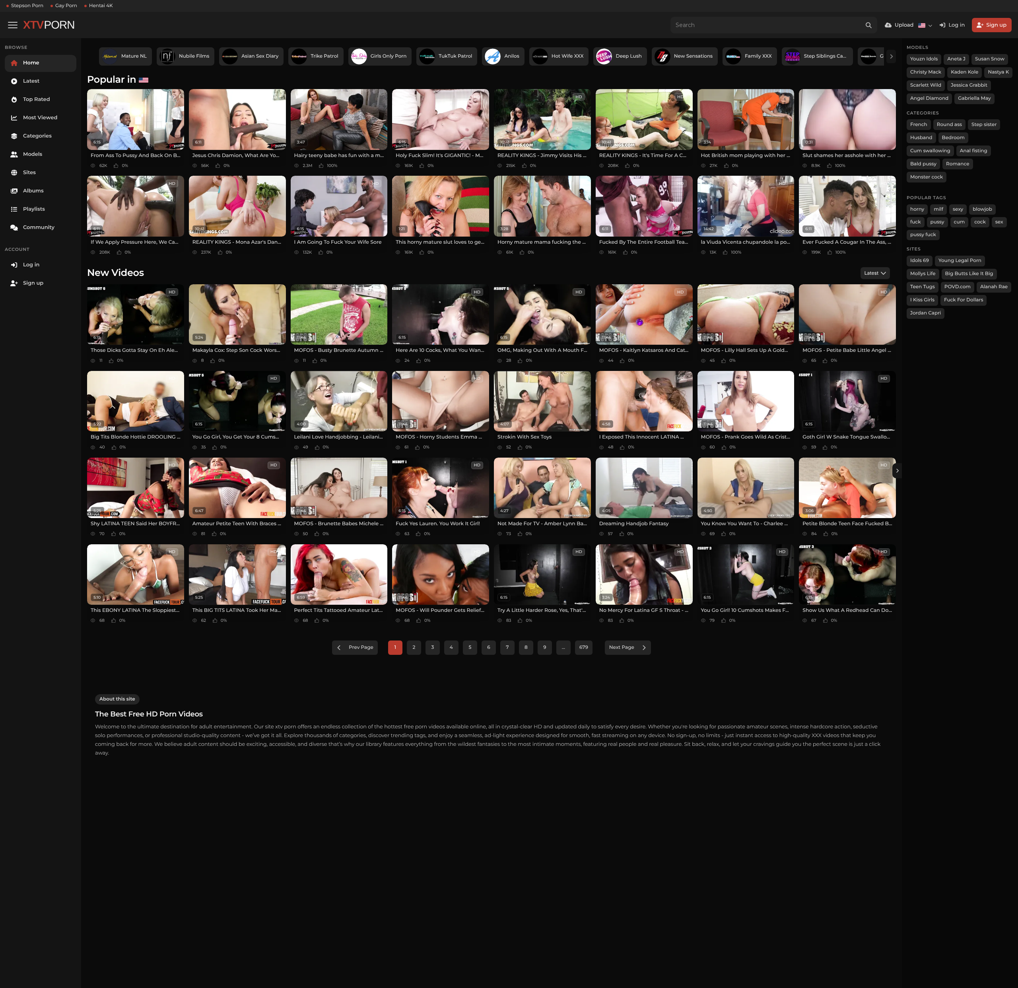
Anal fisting (973, 151)
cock (980, 222)
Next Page (621, 647)
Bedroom (953, 138)
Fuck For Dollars (963, 300)
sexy (958, 209)
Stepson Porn (27, 6)
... (563, 647)
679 (583, 647)
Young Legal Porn (959, 261)
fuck (915, 222)
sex (999, 222)
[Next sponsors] (891, 56)
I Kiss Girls (922, 300)
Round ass (949, 125)
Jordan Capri (925, 313)
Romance (957, 164)
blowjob (982, 209)
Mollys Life (923, 274)
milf (938, 209)
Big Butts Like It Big (969, 274)
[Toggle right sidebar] (897, 470)
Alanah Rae (994, 287)
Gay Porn (66, 6)
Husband (921, 138)
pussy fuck (923, 235)
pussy (937, 222)
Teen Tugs (922, 287)
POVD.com (957, 287)
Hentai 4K (101, 6)
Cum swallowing (930, 151)
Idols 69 (919, 261)
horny (917, 209)
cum (959, 222)
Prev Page (361, 647)
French (918, 125)
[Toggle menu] (12, 25)
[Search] (869, 25)
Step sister (984, 125)
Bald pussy (923, 164)
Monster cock (926, 177)
